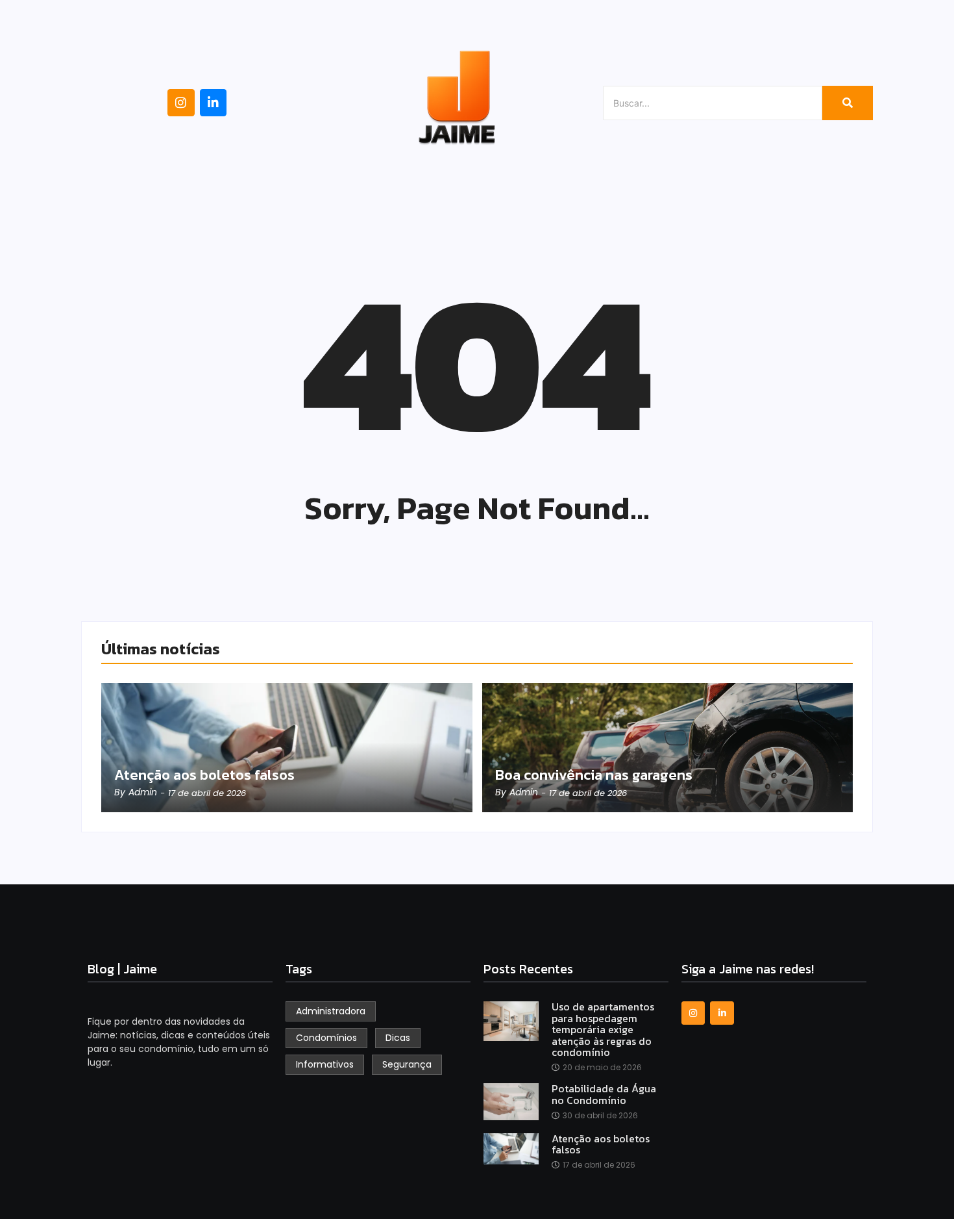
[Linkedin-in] (213, 102)
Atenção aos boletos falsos (204, 775)
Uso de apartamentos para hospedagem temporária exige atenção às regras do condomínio (603, 1030)
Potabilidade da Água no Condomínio (604, 1094)
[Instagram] (181, 102)
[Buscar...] (847, 103)
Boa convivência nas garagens (593, 775)
